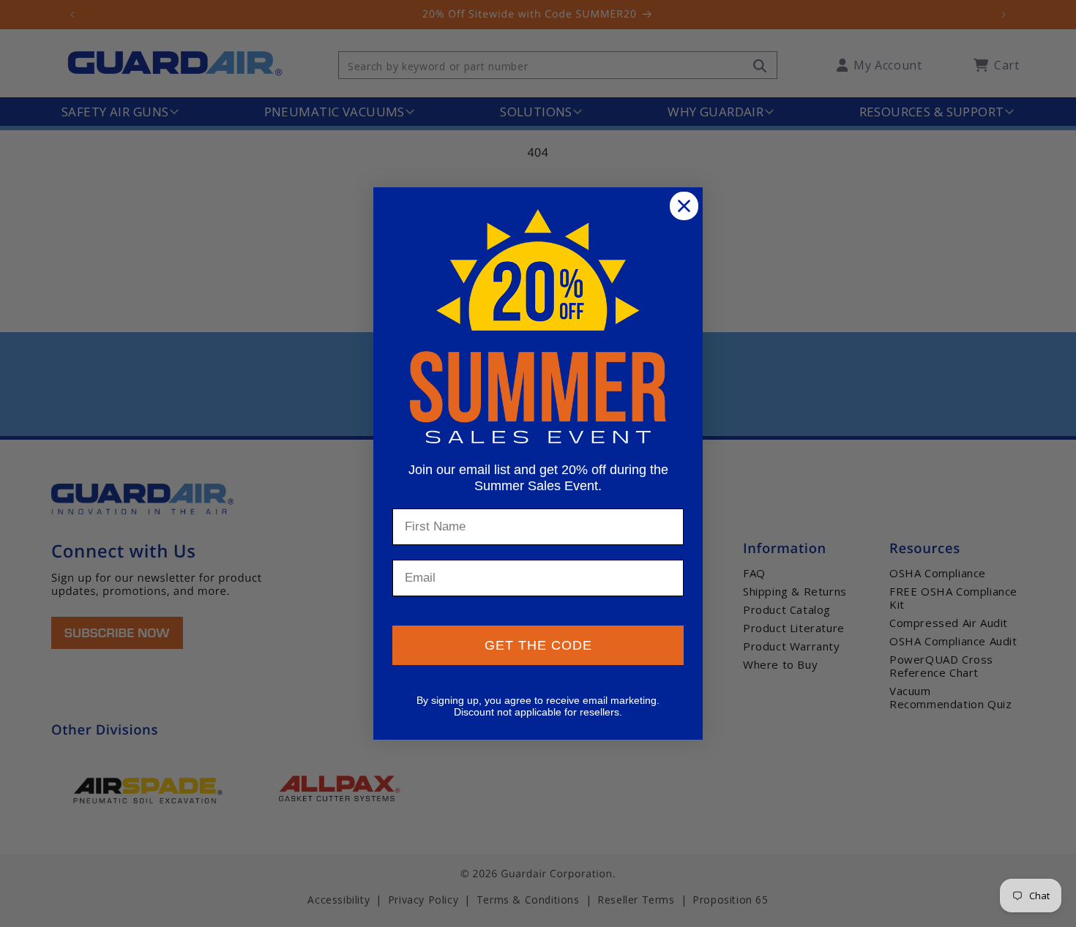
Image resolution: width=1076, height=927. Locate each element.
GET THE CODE (538, 645)
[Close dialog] (684, 206)
